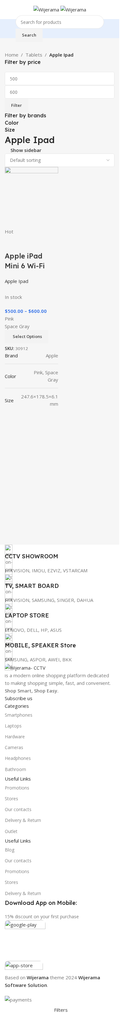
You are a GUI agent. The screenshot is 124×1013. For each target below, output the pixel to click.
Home (11, 55)
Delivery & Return (23, 820)
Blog (9, 850)
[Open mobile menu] (7, 9)
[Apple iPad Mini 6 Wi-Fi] (31, 196)
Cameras (14, 747)
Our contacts (18, 809)
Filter (16, 105)
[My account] (112, 9)
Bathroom (15, 769)
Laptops (13, 726)
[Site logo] (46, 9)
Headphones (18, 758)
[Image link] (25, 667)
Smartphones (18, 715)
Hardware (15, 737)
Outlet (11, 831)
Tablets (33, 55)
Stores (11, 799)
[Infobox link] (59, 552)
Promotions (17, 788)
